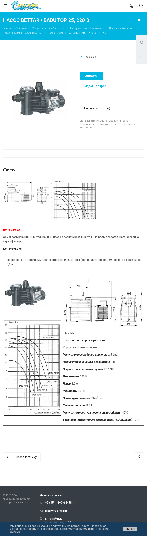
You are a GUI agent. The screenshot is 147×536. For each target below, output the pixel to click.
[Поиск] (141, 6)
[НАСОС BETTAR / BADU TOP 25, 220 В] (39, 98)
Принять (130, 528)
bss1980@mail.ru (56, 511)
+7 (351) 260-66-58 (58, 502)
